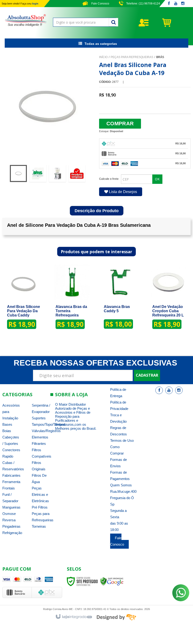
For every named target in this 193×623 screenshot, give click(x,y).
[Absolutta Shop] (26, 20)
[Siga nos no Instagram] (182, 3)
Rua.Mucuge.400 (123, 491)
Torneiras (39, 526)
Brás (160, 57)
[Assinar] (147, 375)
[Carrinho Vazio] (175, 22)
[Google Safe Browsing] (112, 581)
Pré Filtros (40, 507)
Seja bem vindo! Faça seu (20, 3)
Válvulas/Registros (46, 431)
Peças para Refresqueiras (132, 57)
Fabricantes (11, 475)
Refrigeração (12, 533)
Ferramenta (11, 482)
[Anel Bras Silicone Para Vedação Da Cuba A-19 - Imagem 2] (37, 173)
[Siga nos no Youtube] (175, 3)
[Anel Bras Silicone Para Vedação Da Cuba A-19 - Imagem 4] (76, 173)
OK (157, 179)
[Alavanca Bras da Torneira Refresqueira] (72, 299)
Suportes (39, 418)
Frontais (8, 488)
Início (103, 57)
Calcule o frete (109, 179)
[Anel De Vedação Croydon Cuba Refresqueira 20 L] (169, 299)
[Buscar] (113, 22)
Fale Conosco (100, 3)
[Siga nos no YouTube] (169, 390)
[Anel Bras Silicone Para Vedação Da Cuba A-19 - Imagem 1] (18, 173)
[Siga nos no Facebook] (168, 3)
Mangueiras (11, 507)
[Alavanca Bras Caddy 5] (120, 299)
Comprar (120, 123)
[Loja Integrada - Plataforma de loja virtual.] (73, 616)
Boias (6, 431)
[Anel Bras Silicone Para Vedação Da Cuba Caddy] (24, 299)
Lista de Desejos (122, 192)
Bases (7, 424)
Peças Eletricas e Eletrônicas (40, 494)
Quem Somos (121, 485)
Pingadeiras (11, 526)
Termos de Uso (122, 440)
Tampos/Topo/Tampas (48, 424)
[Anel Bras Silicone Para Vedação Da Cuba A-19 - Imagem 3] (57, 173)
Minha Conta (152, 23)
